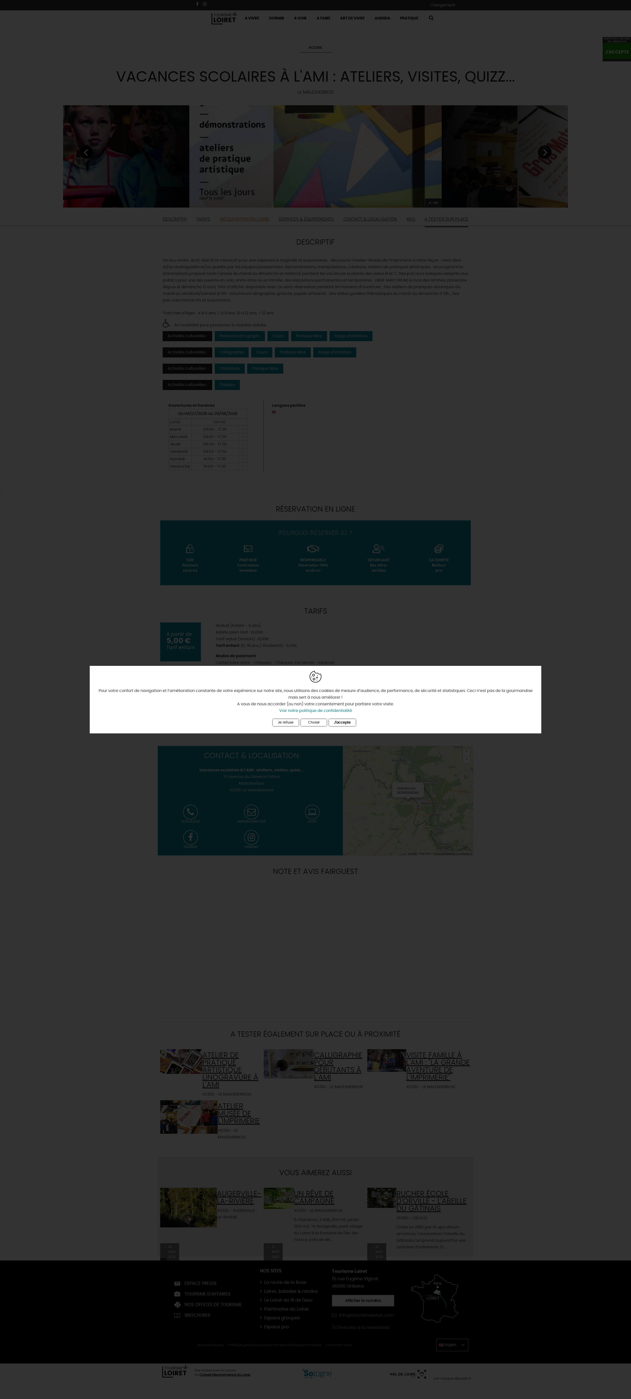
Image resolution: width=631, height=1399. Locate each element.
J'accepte (342, 722)
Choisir (314, 722)
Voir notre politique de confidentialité (315, 711)
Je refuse (286, 722)
